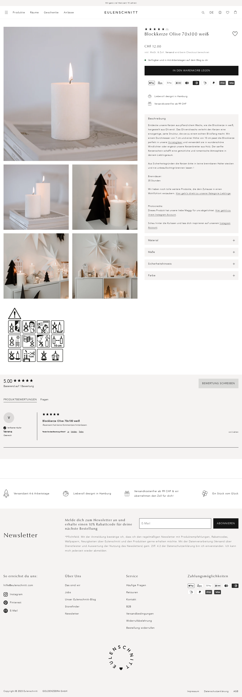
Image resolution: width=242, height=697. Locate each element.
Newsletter (72, 613)
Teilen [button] (81, 432)
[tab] (20, 400)
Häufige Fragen (136, 585)
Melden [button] (74, 432)
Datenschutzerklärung (216, 691)
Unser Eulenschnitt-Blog (80, 599)
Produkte (19, 12)
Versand (169, 52)
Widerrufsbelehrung (139, 620)
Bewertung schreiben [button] (218, 383)
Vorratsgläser (175, 142)
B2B (128, 606)
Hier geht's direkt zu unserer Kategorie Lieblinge (203, 193)
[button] (203, 12)
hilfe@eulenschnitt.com (18, 585)
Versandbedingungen (140, 613)
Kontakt (131, 599)
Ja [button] (68, 432)
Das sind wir (72, 585)
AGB (235, 691)
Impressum (193, 691)
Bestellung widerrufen (140, 627)
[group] (22, 381)
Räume (34, 12)
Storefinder (72, 606)
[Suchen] (203, 12)
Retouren (132, 592)
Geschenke (51, 12)
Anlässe (69, 12)
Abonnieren (226, 523)
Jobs (68, 592)
